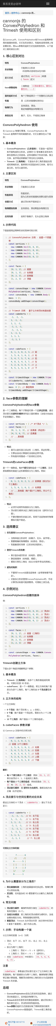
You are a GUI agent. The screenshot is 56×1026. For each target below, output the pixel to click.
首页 (7, 12)
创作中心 (15, 12)
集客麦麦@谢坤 (12, 4)
